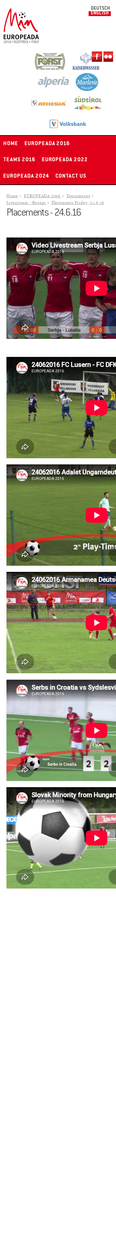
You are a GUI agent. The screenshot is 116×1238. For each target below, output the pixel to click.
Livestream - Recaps (26, 202)
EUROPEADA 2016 (47, 143)
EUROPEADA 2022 (65, 160)
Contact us (70, 176)
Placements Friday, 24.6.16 (78, 202)
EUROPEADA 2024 (26, 176)
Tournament (78, 196)
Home (10, 143)
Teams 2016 (19, 160)
